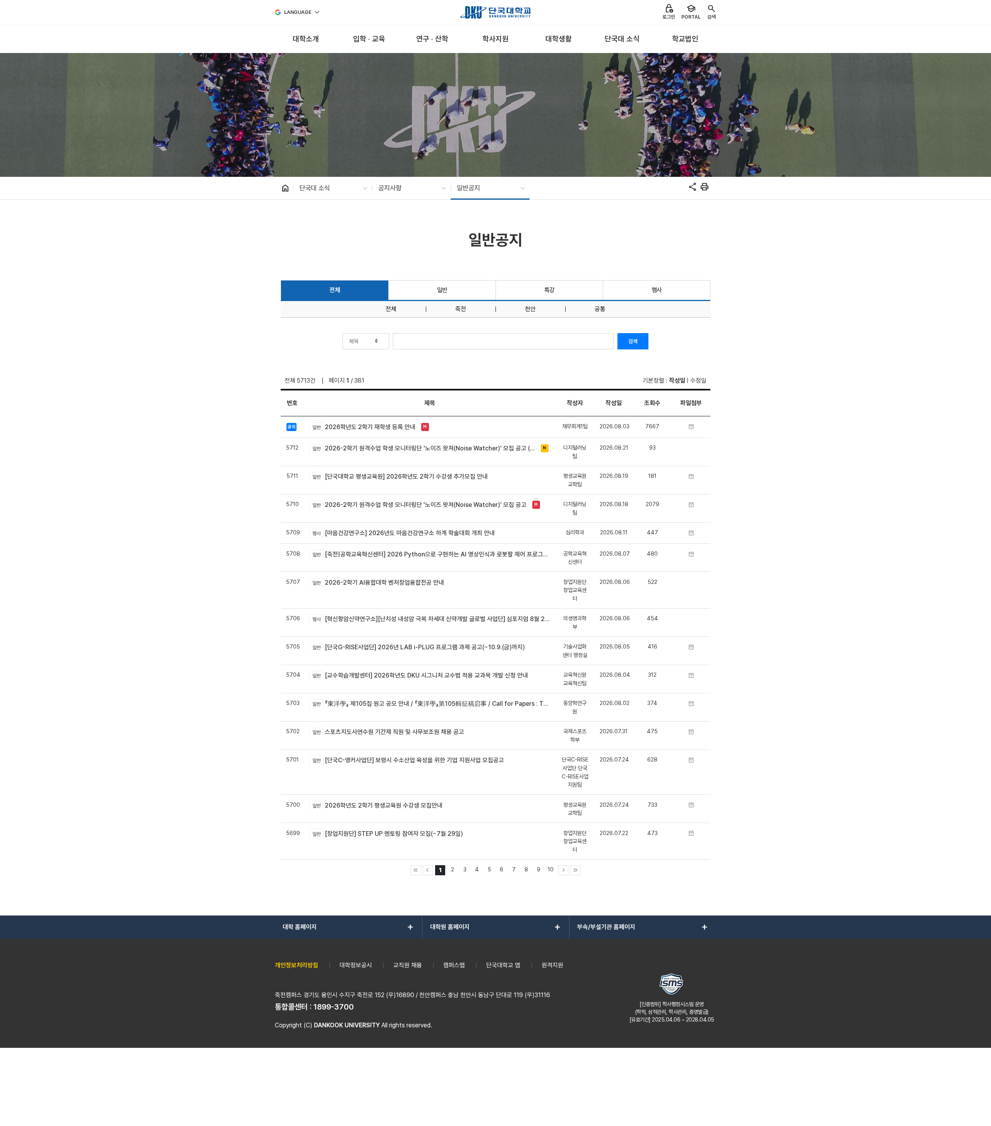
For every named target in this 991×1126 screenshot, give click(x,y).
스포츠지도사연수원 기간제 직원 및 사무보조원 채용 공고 (388, 732)
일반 (442, 290)
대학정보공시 (355, 965)
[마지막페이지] (575, 870)
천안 (530, 309)
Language (298, 12)
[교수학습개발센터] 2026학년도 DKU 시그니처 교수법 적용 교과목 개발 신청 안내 (420, 675)
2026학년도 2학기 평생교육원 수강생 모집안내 (377, 805)
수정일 (698, 380)
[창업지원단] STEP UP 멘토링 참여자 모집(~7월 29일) (387, 833)
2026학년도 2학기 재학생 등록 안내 (363, 427)
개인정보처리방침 (296, 965)
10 (551, 869)
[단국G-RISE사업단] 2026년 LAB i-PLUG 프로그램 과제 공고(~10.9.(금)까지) (418, 647)
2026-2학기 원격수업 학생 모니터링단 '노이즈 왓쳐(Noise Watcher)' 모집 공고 (419, 504)
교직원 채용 (407, 965)
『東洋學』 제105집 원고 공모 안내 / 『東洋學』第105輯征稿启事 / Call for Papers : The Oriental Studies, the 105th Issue (431, 703)
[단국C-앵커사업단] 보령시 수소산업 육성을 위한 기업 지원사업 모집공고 (408, 760)
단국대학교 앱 (503, 965)
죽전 (460, 309)
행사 (657, 290)
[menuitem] (305, 39)
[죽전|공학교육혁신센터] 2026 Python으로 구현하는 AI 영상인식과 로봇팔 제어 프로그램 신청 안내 (431, 554)
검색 (633, 341)
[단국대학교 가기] (495, 12)
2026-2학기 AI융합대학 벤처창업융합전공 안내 (378, 582)
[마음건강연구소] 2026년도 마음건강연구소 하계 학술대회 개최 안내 (403, 533)
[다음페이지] (563, 870)
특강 (549, 290)
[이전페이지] (428, 870)
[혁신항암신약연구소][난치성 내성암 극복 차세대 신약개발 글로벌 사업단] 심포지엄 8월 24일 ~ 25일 (431, 619)
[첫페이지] (416, 870)
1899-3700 (334, 1006)
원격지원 (552, 965)
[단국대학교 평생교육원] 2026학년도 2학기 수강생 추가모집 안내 (399, 476)
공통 (600, 309)
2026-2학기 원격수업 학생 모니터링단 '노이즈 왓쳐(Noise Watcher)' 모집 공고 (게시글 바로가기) (424, 448)
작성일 (677, 380)
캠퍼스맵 (454, 965)
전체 (334, 290)
